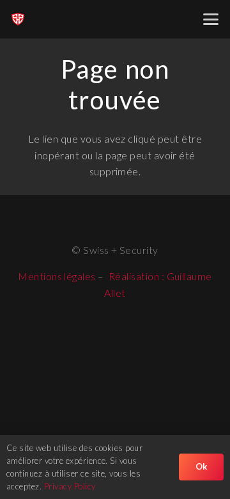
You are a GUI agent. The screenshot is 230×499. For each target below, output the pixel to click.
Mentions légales (57, 276)
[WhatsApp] (128, 217)
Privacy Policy (70, 486)
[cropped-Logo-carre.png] (18, 19)
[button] (211, 19)
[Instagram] (102, 218)
